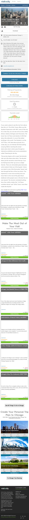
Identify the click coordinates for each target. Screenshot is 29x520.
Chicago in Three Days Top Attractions (10, 448)
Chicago (8, 5)
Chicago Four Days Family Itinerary (9, 465)
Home (2, 5)
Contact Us (18, 491)
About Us (18, 493)
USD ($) (13, 1)
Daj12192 (26, 8)
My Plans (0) (25, 5)
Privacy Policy (4, 517)
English (19, 1)
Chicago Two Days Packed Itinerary (10, 430)
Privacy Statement (20, 494)
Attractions (15, 5)
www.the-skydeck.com (8, 66)
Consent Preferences (21, 497)
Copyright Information (21, 496)
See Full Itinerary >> (14, 437)
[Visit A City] (5, 488)
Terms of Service (12, 517)
